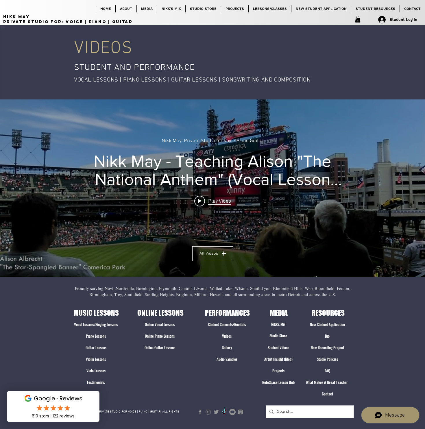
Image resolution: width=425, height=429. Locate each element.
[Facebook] (200, 412)
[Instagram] (208, 412)
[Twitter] (216, 412)
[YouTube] (232, 412)
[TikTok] (224, 412)
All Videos (208, 253)
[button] (358, 19)
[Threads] (240, 412)
